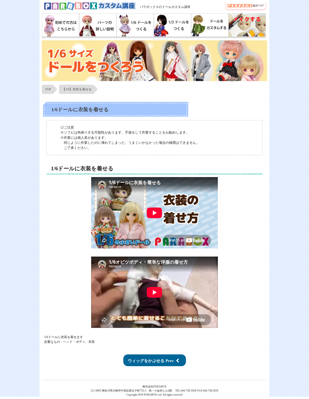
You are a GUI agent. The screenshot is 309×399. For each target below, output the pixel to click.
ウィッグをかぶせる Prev (151, 360)
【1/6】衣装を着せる (77, 89)
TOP (48, 89)
